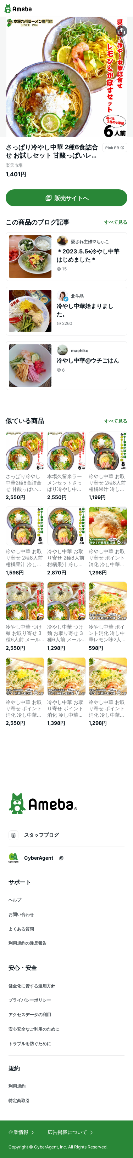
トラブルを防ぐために (30, 1043)
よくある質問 (21, 928)
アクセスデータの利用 (30, 1014)
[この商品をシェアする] (121, 31)
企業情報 (18, 1132)
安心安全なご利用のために (34, 1029)
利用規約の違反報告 (28, 943)
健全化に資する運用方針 (32, 985)
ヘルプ (15, 899)
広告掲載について (67, 1132)
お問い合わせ (21, 914)
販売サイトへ (72, 197)
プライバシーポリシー (30, 1000)
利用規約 (17, 1086)
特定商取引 (19, 1100)
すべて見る (115, 222)
